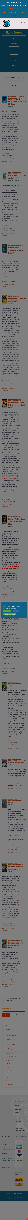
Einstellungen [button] (7, 611)
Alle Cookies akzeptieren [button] (9, 614)
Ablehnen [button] (16, 611)
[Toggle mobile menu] (25, 22)
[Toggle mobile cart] (21, 22)
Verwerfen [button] (14, 8)
